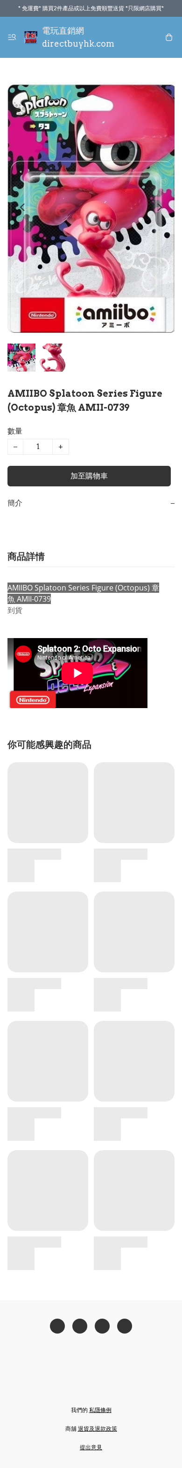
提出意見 (91, 1447)
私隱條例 (100, 1409)
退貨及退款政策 (97, 1428)
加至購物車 (89, 475)
